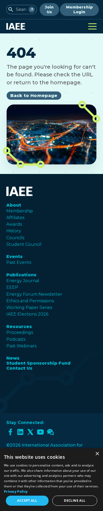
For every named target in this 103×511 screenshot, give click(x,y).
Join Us (49, 9)
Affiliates (15, 217)
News (13, 358)
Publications (21, 274)
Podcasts (15, 339)
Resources (19, 326)
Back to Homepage (34, 95)
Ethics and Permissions (30, 300)
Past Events (18, 262)
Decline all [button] (74, 500)
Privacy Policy (15, 491)
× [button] (97, 454)
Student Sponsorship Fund (38, 363)
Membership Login (79, 9)
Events (14, 256)
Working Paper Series (29, 307)
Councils (15, 237)
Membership (19, 210)
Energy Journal (22, 280)
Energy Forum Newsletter (34, 294)
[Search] (32, 9)
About (13, 205)
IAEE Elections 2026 (27, 314)
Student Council (23, 244)
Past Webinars (21, 345)
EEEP (12, 287)
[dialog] (51, 479)
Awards (14, 224)
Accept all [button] (27, 500)
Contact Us (19, 368)
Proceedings (19, 332)
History (13, 230)
